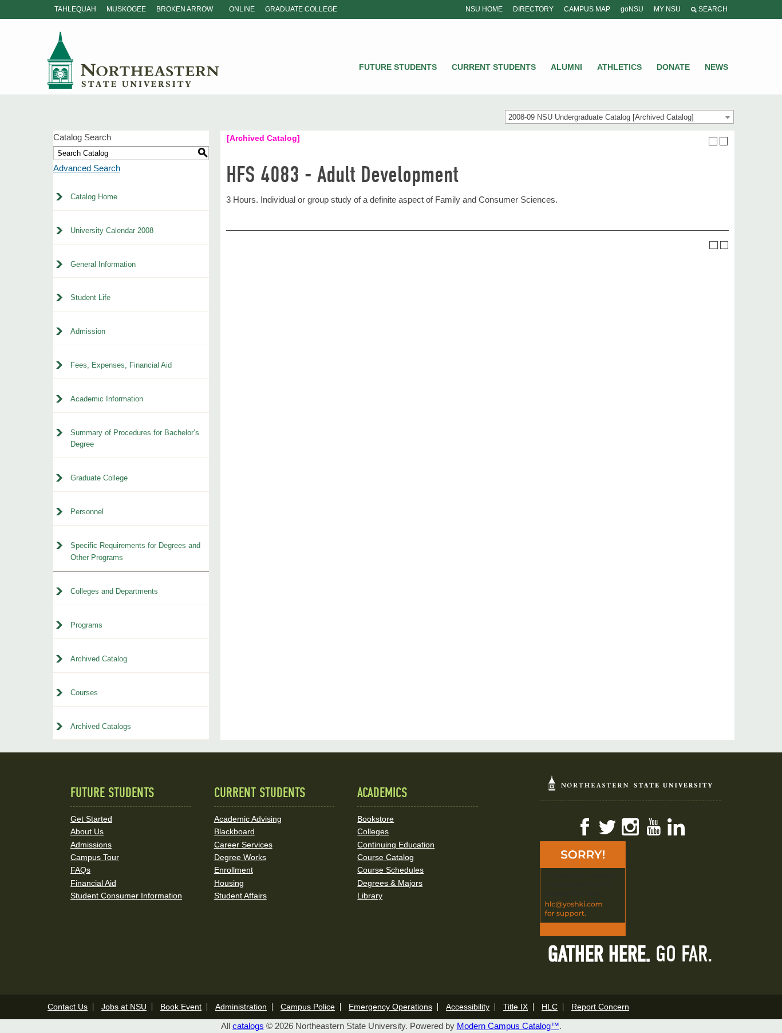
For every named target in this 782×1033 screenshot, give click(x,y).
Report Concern (600, 1006)
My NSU (667, 9)
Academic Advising (248, 818)
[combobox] (619, 117)
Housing (229, 883)
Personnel (87, 511)
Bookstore (375, 818)
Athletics (619, 67)
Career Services (243, 844)
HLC (550, 1006)
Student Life (90, 297)
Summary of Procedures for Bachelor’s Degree (134, 438)
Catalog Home (93, 196)
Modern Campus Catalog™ (508, 1026)
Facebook (584, 826)
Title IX (515, 1006)
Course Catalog (385, 857)
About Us (87, 831)
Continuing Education (396, 844)
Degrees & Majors (389, 883)
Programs (86, 625)
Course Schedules (390, 869)
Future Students (398, 67)
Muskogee (126, 9)
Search (712, 9)
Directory (533, 9)
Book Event (181, 1006)
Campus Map (587, 9)
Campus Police (308, 1006)
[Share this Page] (702, 141)
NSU (133, 60)
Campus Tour (94, 857)
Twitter (607, 826)
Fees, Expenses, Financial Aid (121, 365)
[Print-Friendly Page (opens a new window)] (713, 141)
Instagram (630, 826)
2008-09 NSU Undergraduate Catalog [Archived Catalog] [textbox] (601, 117)
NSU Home (484, 9)
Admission (87, 331)
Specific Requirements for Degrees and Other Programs (135, 551)
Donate (673, 67)
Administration (241, 1006)
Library (369, 895)
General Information (103, 264)
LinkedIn (676, 826)
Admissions (91, 844)
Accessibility (467, 1006)
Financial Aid (93, 883)
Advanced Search (86, 168)
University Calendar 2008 (111, 230)
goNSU (632, 9)
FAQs (80, 869)
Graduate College (301, 9)
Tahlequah (75, 9)
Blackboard (234, 831)
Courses (84, 692)
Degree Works (240, 857)
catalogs (248, 1026)
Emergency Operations (390, 1006)
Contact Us (68, 1006)
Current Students (494, 67)
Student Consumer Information (126, 895)
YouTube (653, 826)
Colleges (373, 831)
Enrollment (233, 869)
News (716, 67)
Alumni (566, 67)
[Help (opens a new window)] (724, 141)
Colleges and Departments (114, 591)
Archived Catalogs (100, 726)
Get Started (91, 818)
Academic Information (106, 399)
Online (242, 9)
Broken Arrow (184, 9)
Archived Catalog (98, 659)
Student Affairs (240, 895)
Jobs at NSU (124, 1006)
